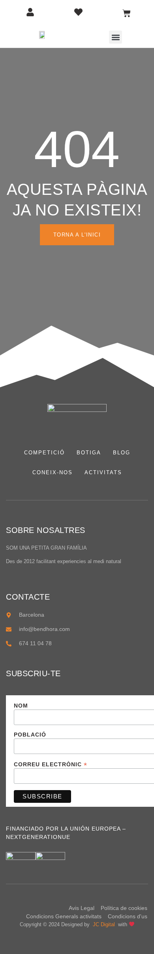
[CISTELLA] (127, 13)
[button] (115, 37)
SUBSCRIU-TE (33, 673)
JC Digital (104, 924)
